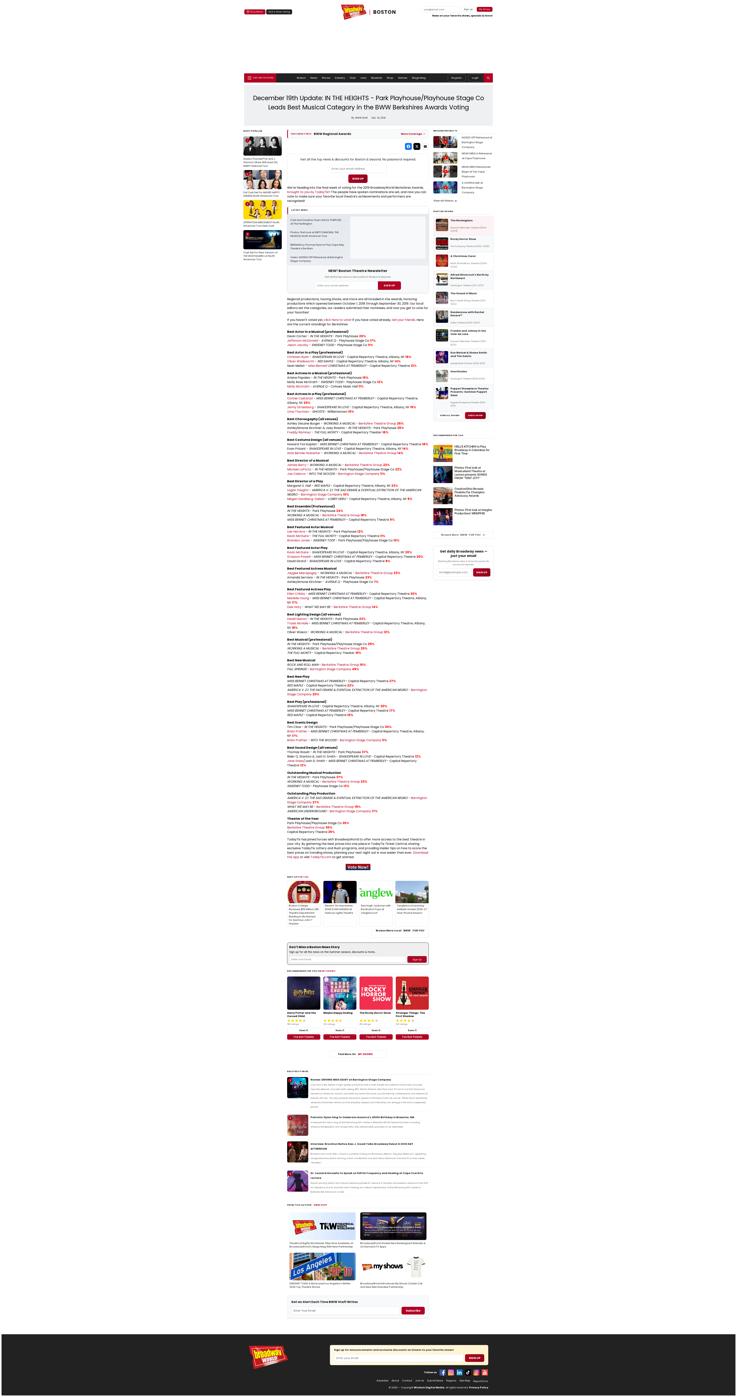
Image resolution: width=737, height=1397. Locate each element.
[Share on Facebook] (408, 146)
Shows (326, 78)
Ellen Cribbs (296, 594)
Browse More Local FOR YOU (400, 930)
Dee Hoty (294, 607)
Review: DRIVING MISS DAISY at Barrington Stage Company (351, 1079)
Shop (390, 78)
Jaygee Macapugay (302, 573)
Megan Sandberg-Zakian (306, 499)
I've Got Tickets (304, 1036)
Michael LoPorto (299, 469)
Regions (451, 1380)
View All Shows (449, 415)
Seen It (303, 1030)
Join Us (419, 1380)
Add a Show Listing (279, 11)
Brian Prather (297, 731)
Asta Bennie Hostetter (304, 453)
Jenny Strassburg (300, 407)
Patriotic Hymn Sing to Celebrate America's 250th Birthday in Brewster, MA (362, 1117)
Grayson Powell (299, 556)
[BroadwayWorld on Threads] (476, 1372)
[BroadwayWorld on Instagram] (451, 1372)
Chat (352, 78)
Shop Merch (256, 11)
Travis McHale (297, 623)
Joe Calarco (296, 474)
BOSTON (384, 12)
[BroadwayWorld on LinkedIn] (459, 1372)
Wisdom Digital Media (429, 1387)
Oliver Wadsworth (300, 361)
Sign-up (468, 9)
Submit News (435, 1380)
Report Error (480, 1381)
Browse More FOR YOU (461, 535)
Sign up (481, 572)
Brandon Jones (298, 540)
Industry (340, 78)
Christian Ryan (298, 357)
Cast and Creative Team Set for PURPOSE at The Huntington (316, 222)
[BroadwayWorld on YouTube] (484, 1372)
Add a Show (475, 415)
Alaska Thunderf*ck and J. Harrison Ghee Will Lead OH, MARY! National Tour (260, 153)
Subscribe (413, 1311)
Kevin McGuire (298, 536)
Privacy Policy (478, 1387)
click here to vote (337, 320)
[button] (488, 78)
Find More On (355, 1054)
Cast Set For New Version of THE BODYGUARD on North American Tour (260, 246)
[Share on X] (416, 146)
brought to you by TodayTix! (308, 192)
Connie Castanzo (300, 398)
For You (303, 876)
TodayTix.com (321, 857)
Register (456, 78)
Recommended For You (448, 435)
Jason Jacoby (297, 345)
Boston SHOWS (443, 211)
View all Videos (443, 200)
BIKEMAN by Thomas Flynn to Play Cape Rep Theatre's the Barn (317, 246)
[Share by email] (425, 146)
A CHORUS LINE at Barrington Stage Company (472, 187)
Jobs (363, 78)
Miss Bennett (317, 366)
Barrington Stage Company (358, 474)
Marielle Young (298, 598)
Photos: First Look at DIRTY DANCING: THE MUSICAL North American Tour (315, 234)
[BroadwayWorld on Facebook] (442, 1372)
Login (475, 78)
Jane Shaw (295, 761)
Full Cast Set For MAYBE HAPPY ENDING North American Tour (261, 185)
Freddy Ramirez (299, 432)
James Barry (296, 465)
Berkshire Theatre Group (377, 423)
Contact (407, 1380)
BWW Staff (320, 1204)
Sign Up (358, 179)
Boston (301, 78)
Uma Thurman (298, 411)
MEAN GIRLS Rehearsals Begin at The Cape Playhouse (476, 171)
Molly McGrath (298, 386)
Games (402, 78)
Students (376, 78)
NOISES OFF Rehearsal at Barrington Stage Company (477, 142)
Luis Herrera (296, 531)
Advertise (382, 1380)
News (313, 78)
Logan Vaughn (297, 490)
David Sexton (297, 619)
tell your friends (403, 320)
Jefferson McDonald (302, 340)
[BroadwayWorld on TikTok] (467, 1372)
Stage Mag (419, 78)
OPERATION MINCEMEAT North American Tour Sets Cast (261, 215)
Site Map (464, 1380)
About (395, 1380)
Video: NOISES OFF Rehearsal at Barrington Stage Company (317, 259)
